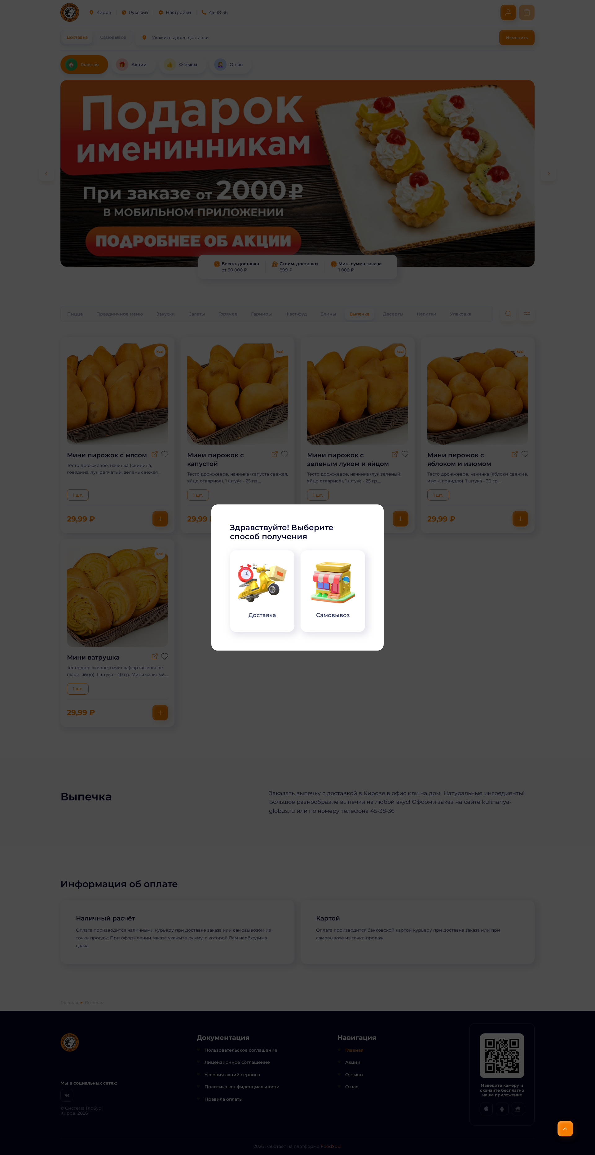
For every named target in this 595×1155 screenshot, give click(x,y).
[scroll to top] (565, 1128)
